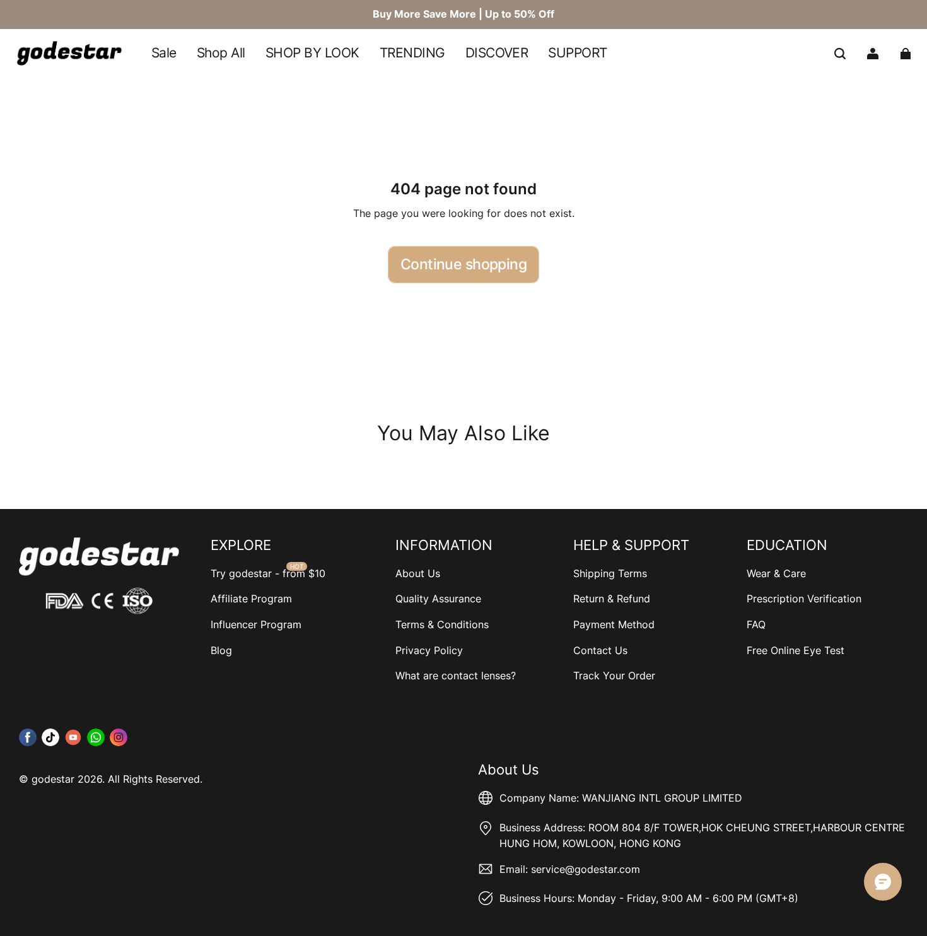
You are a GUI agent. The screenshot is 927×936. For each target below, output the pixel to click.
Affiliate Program (251, 598)
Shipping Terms (610, 573)
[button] (840, 53)
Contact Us (600, 650)
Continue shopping (463, 264)
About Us (417, 573)
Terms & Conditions (442, 624)
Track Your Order (614, 675)
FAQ (756, 624)
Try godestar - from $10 (268, 573)
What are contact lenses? (455, 675)
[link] (312, 54)
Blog (221, 650)
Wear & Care (776, 573)
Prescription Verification (804, 598)
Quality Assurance (438, 598)
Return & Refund (611, 598)
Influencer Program (256, 624)
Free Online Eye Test (795, 650)
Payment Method (614, 624)
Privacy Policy (429, 650)
